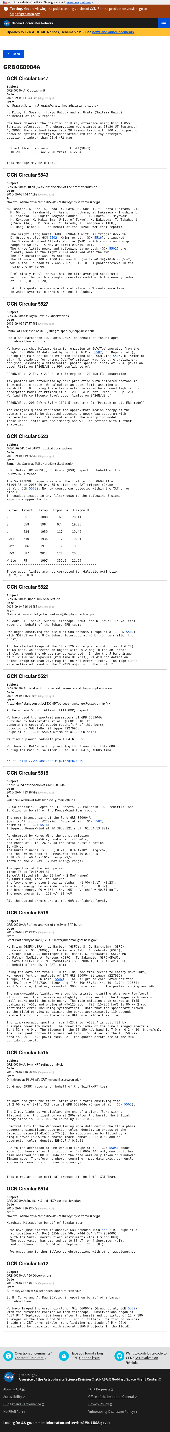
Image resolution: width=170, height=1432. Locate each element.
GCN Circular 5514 (27, 1188)
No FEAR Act (12, 1411)
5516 (98, 237)
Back (16, 54)
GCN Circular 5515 (27, 1052)
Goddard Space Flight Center (135, 1379)
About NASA (12, 1389)
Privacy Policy (98, 1404)
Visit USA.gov (95, 1422)
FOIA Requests (99, 1389)
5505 (113, 1148)
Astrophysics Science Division (67, 1379)
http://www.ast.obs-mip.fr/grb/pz (49, 761)
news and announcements (113, 32)
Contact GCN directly (30, 1358)
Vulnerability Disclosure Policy (111, 1411)
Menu (164, 23)
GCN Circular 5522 (27, 586)
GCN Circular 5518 (27, 772)
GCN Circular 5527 (27, 303)
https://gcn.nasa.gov (25, 14)
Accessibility (12, 1396)
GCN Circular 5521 (27, 675)
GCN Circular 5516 (27, 912)
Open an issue (89, 1358)
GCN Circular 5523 (27, 436)
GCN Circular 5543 (27, 174)
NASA (103, 1379)
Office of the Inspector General (111, 1396)
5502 (53, 237)
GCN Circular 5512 (27, 1263)
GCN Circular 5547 (27, 78)
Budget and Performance (22, 1404)
